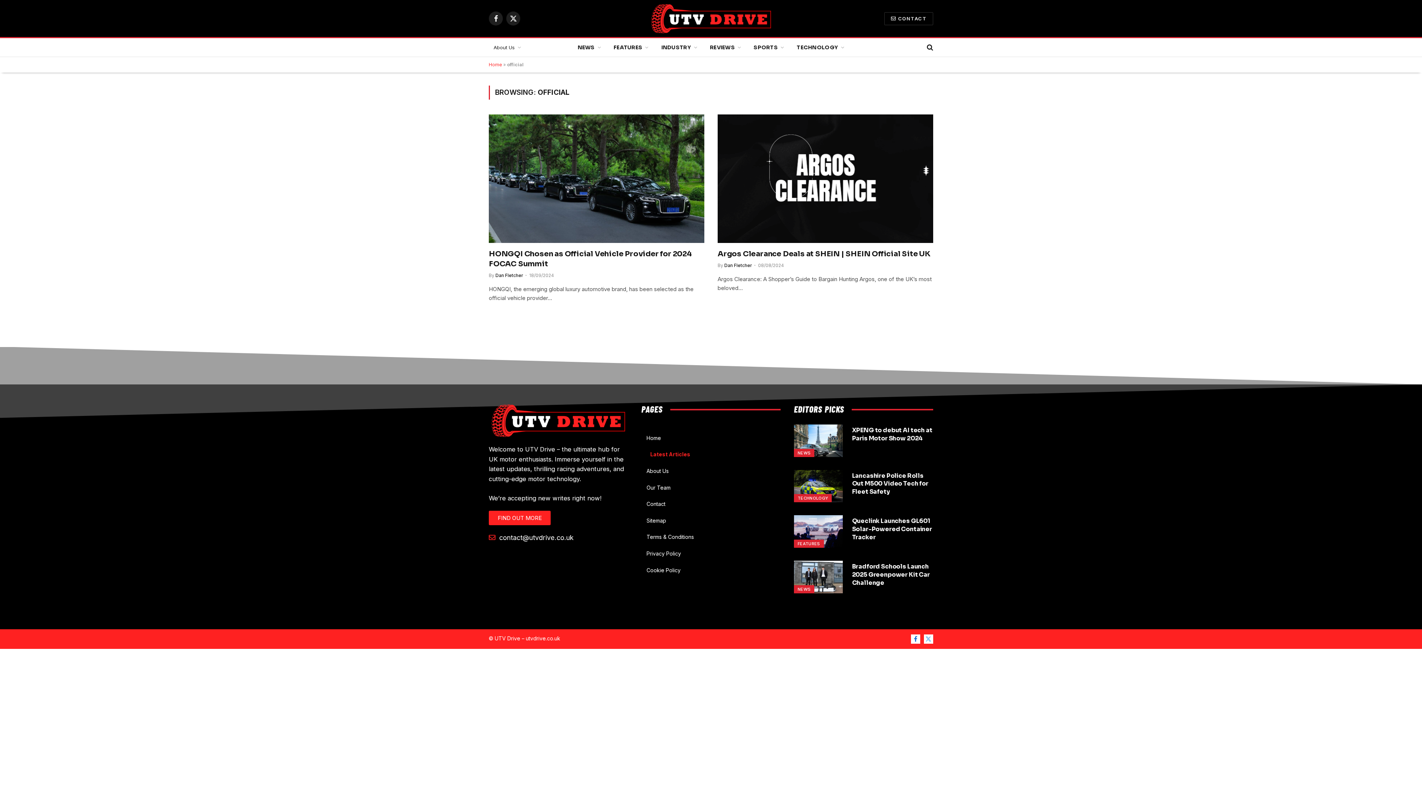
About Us (504, 47)
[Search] (929, 47)
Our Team (659, 487)
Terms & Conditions (670, 537)
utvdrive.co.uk (543, 638)
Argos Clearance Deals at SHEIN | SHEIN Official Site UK (824, 254)
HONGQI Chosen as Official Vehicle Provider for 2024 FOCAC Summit (590, 259)
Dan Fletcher (509, 275)
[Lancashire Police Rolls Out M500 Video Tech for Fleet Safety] (818, 486)
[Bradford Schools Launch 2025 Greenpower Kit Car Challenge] (818, 577)
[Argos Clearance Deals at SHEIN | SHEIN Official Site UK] (825, 178)
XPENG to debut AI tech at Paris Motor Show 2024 (892, 434)
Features (628, 47)
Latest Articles (670, 454)
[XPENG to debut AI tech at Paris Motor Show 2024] (818, 440)
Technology (817, 47)
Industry (676, 47)
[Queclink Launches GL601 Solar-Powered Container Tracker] (818, 531)
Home (495, 64)
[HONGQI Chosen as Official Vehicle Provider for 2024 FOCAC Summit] (596, 178)
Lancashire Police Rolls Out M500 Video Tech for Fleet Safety (890, 484)
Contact (912, 18)
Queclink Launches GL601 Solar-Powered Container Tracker (892, 529)
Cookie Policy (664, 570)
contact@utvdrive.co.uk (535, 537)
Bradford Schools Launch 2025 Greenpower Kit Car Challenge (891, 575)
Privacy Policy (664, 553)
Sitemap (656, 520)
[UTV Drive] (711, 18)
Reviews (722, 47)
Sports (766, 47)
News (586, 47)
